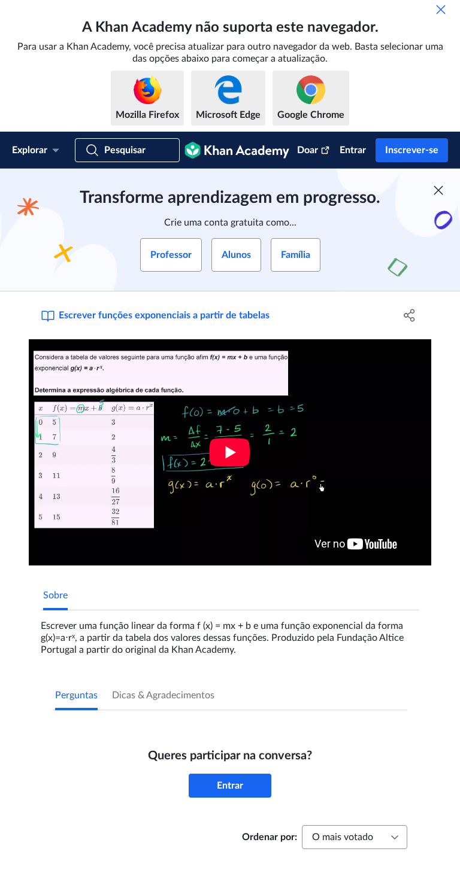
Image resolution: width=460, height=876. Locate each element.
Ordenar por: (269, 837)
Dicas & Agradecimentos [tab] (163, 695)
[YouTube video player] (230, 452)
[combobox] (354, 837)
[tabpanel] (230, 633)
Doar (307, 150)
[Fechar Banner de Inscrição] (438, 190)
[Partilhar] (409, 315)
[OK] (440, 9)
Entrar (353, 150)
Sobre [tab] (55, 595)
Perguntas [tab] (76, 695)
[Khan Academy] (236, 150)
